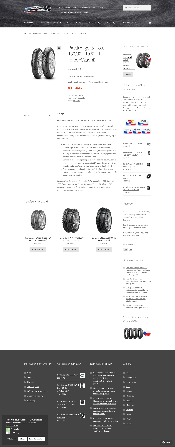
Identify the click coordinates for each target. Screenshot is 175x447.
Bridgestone (131, 377)
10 (74, 101)
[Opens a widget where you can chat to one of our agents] (166, 443)
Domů (29, 33)
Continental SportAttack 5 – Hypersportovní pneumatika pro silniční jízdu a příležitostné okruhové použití (138, 271)
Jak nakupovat (85, 7)
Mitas (128, 414)
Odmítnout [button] (11, 439)
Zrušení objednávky (35, 396)
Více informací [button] (12, 426)
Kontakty (87, 12)
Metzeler (130, 405)
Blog (74, 7)
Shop (68, 7)
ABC (67, 22)
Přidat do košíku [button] (38, 249)
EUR (130, 250)
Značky (97, 22)
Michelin (129, 409)
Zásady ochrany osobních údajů (70, 12)
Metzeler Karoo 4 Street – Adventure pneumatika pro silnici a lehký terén (138, 281)
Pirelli (77, 101)
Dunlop (129, 391)
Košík (95, 7)
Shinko (129, 423)
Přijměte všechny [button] (36, 439)
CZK (125, 250)
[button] (59, 48)
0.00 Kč (129, 22)
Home (61, 7)
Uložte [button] (22, 439)
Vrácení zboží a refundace (37, 391)
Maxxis (129, 400)
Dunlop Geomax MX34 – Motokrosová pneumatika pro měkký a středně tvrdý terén (137, 290)
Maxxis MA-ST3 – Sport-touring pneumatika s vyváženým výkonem (102, 428)
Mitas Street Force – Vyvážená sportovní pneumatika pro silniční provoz (137, 298)
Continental (131, 382)
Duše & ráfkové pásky (49, 22)
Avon (128, 373)
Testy (88, 22)
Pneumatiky (29, 22)
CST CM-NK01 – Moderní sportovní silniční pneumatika (137, 306)
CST (128, 386)
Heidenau (130, 396)
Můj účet (103, 7)
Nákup (78, 22)
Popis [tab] (26, 115)
